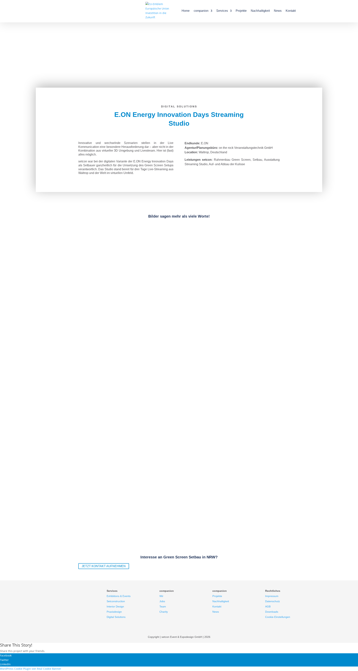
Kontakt (291, 10)
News (278, 10)
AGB (268, 606)
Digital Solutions (116, 616)
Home (186, 10)
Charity (163, 611)
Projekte (241, 10)
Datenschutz (272, 601)
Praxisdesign (114, 611)
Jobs (162, 601)
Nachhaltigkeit (260, 10)
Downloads (271, 611)
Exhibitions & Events (119, 596)
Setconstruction (116, 601)
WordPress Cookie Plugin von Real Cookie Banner (30, 668)
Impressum (271, 596)
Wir (161, 596)
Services (222, 10)
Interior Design (115, 606)
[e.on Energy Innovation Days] (42, 325)
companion (201, 10)
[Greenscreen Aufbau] (42, 272)
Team (162, 606)
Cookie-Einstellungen (277, 616)
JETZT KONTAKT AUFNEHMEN (104, 566)
